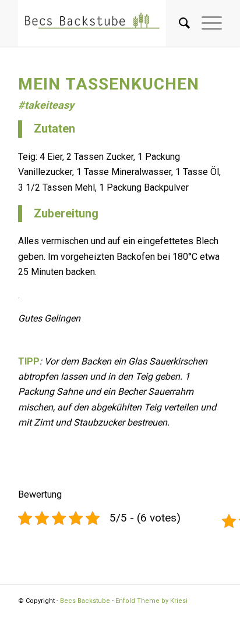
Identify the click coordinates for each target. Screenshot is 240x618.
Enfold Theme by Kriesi (151, 601)
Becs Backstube (85, 601)
